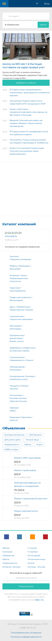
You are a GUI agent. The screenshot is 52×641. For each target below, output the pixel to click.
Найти (43, 25)
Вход (47, 3)
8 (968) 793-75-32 (28, 628)
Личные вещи (32, 440)
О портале (33, 552)
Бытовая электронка (14, 435)
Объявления (13, 428)
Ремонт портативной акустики (30, 498)
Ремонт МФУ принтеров (27, 458)
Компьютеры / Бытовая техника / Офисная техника (18, 398)
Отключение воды (36, 559)
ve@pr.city (39, 600)
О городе (32, 548)
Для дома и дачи (12, 440)
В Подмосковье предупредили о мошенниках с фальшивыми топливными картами (30, 92)
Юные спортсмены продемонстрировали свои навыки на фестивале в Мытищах (28, 112)
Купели (31, 563)
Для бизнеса (35, 435)
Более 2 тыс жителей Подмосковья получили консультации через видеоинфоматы (27, 151)
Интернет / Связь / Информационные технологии (19, 278)
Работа (27, 444)
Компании (7, 552)
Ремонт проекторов (25, 470)
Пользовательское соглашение (26, 632)
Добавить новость (26, 83)
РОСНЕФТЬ (11, 236)
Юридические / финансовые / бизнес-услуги (17, 338)
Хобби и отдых (11, 449)
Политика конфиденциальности (26, 637)
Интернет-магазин (11, 567)
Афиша (5, 548)
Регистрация (34, 555)
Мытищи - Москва (36, 567)
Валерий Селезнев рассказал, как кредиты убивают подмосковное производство (26, 123)
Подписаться (26, 586)
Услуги (39, 444)
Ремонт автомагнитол (26, 511)
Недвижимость (11, 444)
